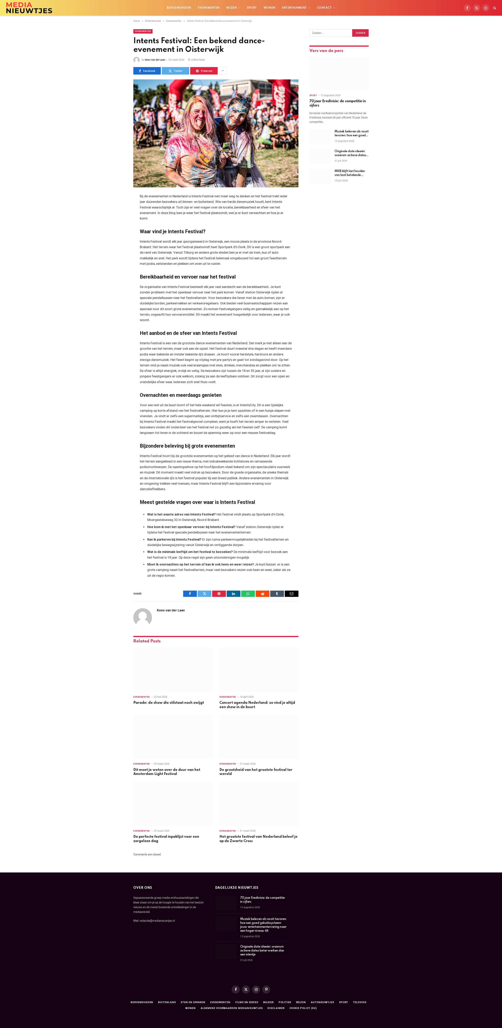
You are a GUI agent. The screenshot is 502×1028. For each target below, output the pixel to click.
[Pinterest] (120, 237)
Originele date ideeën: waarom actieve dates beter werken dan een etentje (350, 153)
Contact (324, 7)
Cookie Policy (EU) (303, 1008)
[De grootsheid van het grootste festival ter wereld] (258, 737)
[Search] (494, 8)
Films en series (246, 1002)
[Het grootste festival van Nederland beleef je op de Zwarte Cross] (258, 803)
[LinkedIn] (120, 227)
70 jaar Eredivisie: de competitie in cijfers (337, 103)
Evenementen (209, 7)
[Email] (120, 247)
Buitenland (167, 1002)
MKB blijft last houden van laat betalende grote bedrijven (350, 173)
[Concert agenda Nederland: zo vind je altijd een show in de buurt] (258, 669)
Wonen (269, 7)
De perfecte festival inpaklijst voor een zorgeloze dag (166, 839)
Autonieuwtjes (322, 1002)
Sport (252, 7)
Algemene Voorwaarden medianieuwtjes (232, 1008)
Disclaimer (275, 1008)
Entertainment (294, 7)
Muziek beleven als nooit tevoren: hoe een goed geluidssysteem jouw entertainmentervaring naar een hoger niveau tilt (352, 133)
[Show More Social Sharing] (222, 71)
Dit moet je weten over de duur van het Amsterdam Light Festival (166, 772)
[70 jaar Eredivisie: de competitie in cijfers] (339, 73)
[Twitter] (120, 217)
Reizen (231, 7)
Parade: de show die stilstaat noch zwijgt (168, 703)
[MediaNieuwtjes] (29, 8)
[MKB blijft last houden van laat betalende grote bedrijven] (320, 176)
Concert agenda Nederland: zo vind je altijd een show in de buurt (257, 705)
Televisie (359, 1002)
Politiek (285, 1002)
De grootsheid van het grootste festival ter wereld (255, 772)
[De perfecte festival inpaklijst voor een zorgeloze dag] (172, 803)
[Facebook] (120, 207)
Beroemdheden (179, 7)
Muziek (268, 1002)
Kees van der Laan (155, 59)
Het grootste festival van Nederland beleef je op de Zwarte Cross (258, 839)
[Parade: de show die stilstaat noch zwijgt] (172, 669)
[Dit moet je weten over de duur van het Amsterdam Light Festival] (172, 737)
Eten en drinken (193, 1002)
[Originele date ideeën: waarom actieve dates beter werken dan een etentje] (320, 156)
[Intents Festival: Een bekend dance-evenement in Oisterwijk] (215, 133)
